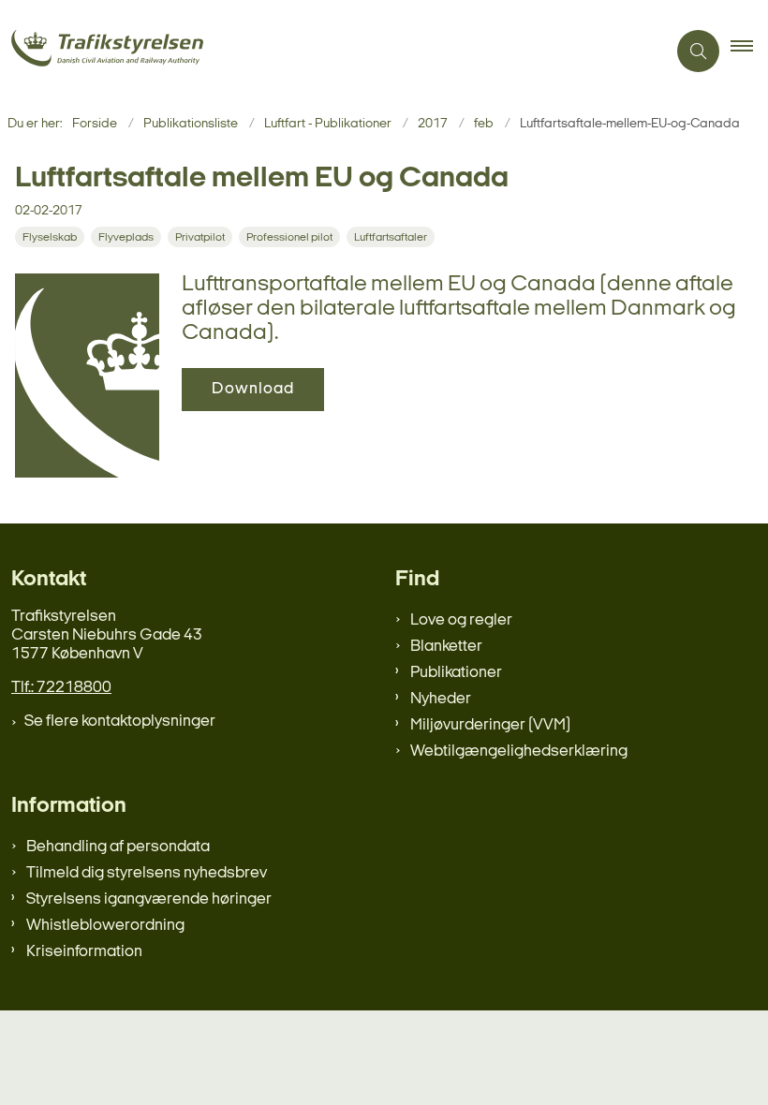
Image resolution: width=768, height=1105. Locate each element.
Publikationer (456, 673)
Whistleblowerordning (105, 926)
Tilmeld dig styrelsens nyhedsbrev (146, 873)
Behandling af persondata (118, 847)
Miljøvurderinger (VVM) (490, 725)
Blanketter (446, 647)
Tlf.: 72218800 (61, 688)
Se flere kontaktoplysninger (119, 721)
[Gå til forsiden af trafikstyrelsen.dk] (325, 51)
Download (253, 389)
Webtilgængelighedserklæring (519, 751)
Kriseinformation (84, 952)
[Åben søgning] (698, 51)
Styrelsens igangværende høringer (149, 899)
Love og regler (461, 620)
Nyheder (440, 699)
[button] (749, 51)
